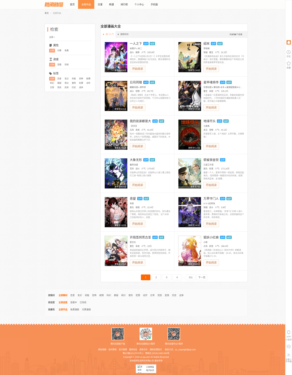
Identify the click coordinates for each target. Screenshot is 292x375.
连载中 (73, 302)
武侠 (67, 87)
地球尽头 (209, 121)
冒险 (74, 83)
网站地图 (102, 349)
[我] (288, 42)
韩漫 (111, 4)
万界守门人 (211, 198)
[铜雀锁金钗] (189, 173)
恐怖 (81, 79)
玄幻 (67, 79)
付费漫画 (86, 309)
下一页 (201, 277)
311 (191, 277)
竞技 (59, 87)
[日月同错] (116, 96)
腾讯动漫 (54, 4)
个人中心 (139, 4)
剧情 (88, 79)
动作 (88, 83)
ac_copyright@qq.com (185, 349)
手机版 (154, 4)
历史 (74, 87)
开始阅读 (137, 68)
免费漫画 (74, 309)
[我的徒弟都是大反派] (116, 134)
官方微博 (123, 349)
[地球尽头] (189, 134)
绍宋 (206, 43)
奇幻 (67, 83)
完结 (67, 64)
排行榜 (124, 4)
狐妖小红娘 (211, 237)
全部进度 (63, 302)
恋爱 (59, 79)
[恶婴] (116, 212)
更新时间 (124, 34)
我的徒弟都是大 (140, 121)
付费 (59, 50)
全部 (52, 50)
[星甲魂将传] (189, 96)
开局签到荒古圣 (140, 237)
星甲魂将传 (211, 82)
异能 (74, 79)
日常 (52, 87)
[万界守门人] (189, 212)
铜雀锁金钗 (211, 160)
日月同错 (136, 82)
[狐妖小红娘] (189, 251)
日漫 (100, 4)
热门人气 (110, 34)
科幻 (52, 83)
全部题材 (63, 295)
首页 (72, 4)
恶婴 (133, 198)
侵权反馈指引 (156, 349)
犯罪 (81, 83)
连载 (59, 64)
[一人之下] (116, 57)
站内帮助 (112, 349)
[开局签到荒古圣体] (116, 251)
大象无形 (136, 160)
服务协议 (133, 349)
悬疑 (59, 83)
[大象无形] (116, 173)
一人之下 (136, 43)
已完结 (83, 302)
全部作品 (86, 4)
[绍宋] (189, 57)
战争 (81, 87)
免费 (67, 50)
